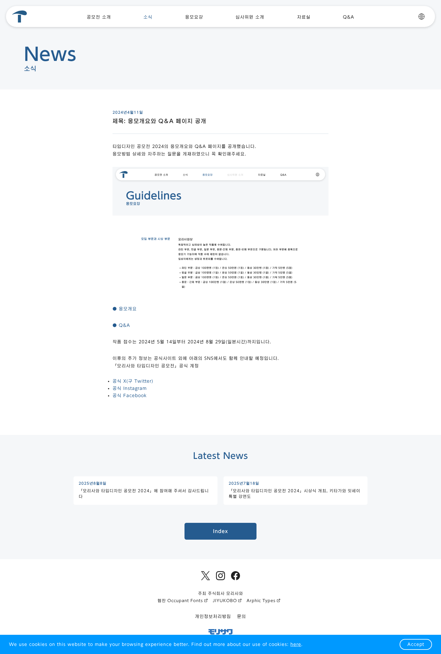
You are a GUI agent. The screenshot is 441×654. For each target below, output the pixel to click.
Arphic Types (261, 601)
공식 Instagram (129, 388)
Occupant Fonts (185, 601)
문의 (241, 616)
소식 (147, 17)
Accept (415, 644)
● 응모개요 (124, 309)
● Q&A (121, 325)
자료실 (303, 17)
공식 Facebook (129, 395)
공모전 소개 (99, 17)
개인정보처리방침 (213, 616)
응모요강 (194, 17)
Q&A (348, 17)
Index (220, 531)
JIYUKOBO (225, 601)
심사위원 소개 (250, 17)
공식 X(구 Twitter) (132, 381)
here (295, 644)
